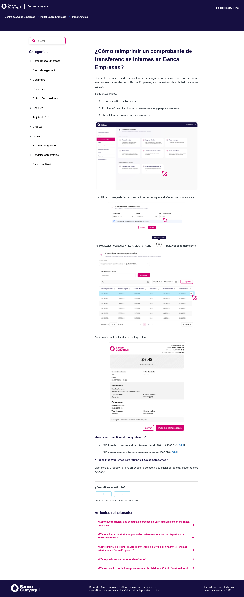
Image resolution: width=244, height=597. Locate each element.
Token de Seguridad (44, 145)
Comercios (39, 89)
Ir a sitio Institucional (227, 7)
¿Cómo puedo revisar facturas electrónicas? (122, 559)
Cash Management (44, 70)
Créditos (38, 126)
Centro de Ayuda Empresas (20, 17)
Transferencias (80, 17)
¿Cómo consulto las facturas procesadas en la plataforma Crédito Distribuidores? (143, 568)
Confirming (39, 79)
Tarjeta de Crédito (43, 117)
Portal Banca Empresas (53, 17)
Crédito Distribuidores (45, 98)
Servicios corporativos (46, 154)
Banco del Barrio (42, 164)
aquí (181, 444)
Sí (103, 494)
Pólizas (37, 136)
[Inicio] (27, 6)
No (122, 494)
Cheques (38, 107)
